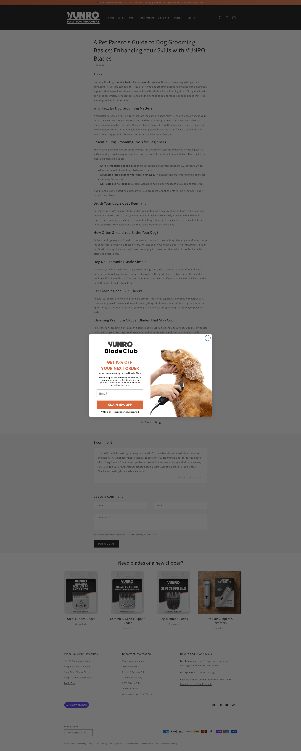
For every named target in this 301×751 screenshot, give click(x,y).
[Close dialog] (207, 338)
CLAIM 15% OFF (120, 404)
